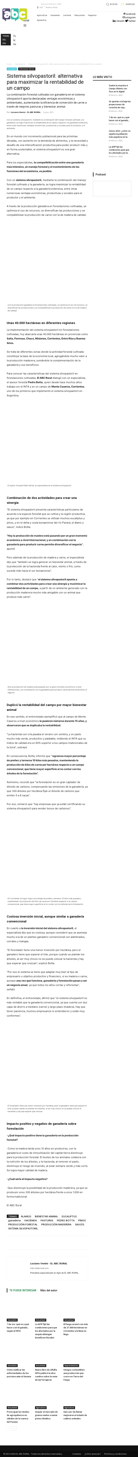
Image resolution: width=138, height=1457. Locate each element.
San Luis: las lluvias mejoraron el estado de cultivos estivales (75, 1415)
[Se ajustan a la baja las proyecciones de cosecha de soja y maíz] (99, 106)
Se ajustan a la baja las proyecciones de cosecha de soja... (120, 104)
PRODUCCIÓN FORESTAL (23, 1224)
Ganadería (20, 64)
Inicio (9, 64)
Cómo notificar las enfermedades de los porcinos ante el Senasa (19, 1373)
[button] (111, 4)
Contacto (76, 1453)
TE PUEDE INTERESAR (22, 1290)
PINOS (82, 1220)
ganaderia (14, 1220)
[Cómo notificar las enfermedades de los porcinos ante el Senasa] (19, 1354)
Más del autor (48, 1290)
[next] (15, 42)
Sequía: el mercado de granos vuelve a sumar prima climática (46, 1415)
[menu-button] (25, 26)
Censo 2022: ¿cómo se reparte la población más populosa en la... (119, 134)
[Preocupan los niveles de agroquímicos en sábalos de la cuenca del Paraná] (19, 1396)
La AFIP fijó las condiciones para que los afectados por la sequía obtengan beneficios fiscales (46, 1331)
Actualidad (40, 1320)
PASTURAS (47, 1220)
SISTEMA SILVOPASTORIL (23, 1228)
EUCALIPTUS (69, 1216)
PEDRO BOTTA (66, 1220)
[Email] (121, 1242)
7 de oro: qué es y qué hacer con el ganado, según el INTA (18, 1327)
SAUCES (79, 1224)
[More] (129, 1242)
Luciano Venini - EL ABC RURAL (26, 112)
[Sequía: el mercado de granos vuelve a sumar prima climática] (47, 1396)
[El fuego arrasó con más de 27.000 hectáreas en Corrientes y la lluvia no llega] (75, 1309)
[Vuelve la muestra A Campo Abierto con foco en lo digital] (99, 91)
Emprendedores (71, 1365)
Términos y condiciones (115, 1453)
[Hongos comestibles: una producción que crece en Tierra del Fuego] (75, 1354)
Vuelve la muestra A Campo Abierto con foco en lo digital (118, 88)
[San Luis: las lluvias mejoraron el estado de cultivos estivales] (75, 1396)
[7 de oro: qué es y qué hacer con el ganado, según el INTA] (19, 1309)
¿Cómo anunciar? (92, 1453)
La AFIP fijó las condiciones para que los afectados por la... (119, 150)
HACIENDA (30, 1220)
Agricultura (41, 1407)
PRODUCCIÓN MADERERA (56, 1224)
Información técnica (26, 69)
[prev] (15, 37)
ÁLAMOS (26, 1216)
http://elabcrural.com (39, 1268)
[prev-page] (9, 1429)
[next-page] (14, 1429)
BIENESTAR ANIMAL (46, 1216)
